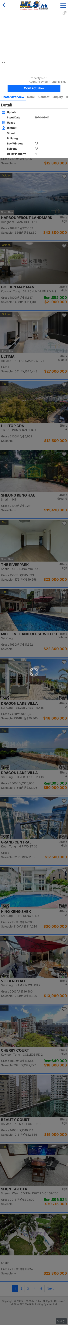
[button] (63, 4)
